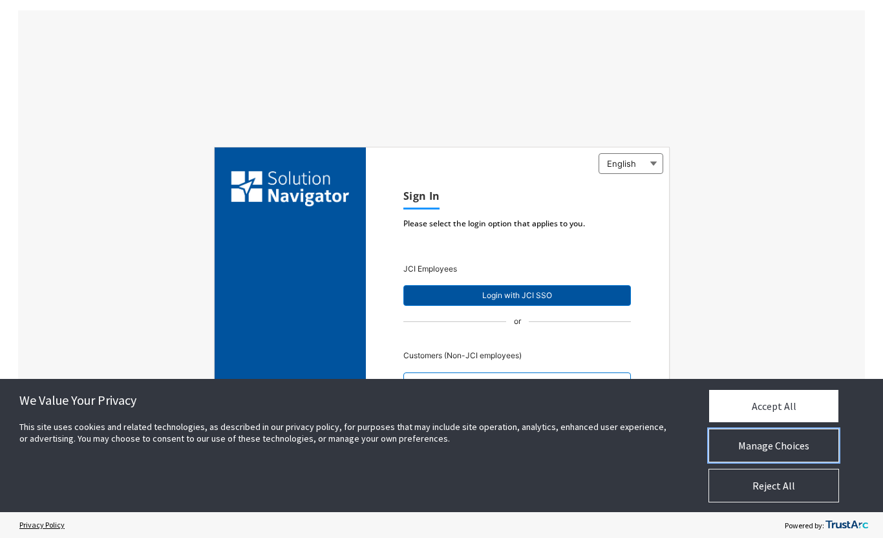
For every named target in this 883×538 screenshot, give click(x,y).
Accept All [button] (774, 406)
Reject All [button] (773, 485)
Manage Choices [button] (773, 445)
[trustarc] (846, 525)
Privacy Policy (42, 525)
